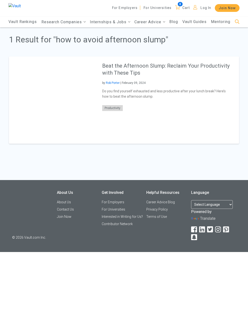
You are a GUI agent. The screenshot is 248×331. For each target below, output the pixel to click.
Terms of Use (156, 217)
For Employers (125, 8)
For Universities (157, 8)
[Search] (237, 22)
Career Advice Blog (160, 202)
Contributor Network (117, 224)
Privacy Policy (157, 209)
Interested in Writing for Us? (122, 217)
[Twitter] (210, 229)
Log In (206, 8)
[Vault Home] (14, 5)
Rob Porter (113, 83)
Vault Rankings (22, 21)
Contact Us (65, 209)
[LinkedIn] (202, 229)
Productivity (112, 108)
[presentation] (52, 100)
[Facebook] (194, 229)
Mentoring (220, 21)
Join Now (227, 8)
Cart (186, 8)
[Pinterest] (226, 229)
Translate (208, 218)
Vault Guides (194, 21)
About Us (64, 202)
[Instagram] (218, 229)
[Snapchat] (194, 237)
